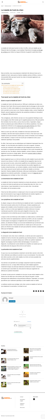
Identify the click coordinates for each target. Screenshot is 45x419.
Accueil (2, 5)
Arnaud (11, 298)
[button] (2, 2)
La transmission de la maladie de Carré (12, 88)
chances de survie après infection (25, 126)
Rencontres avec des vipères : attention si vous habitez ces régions (35, 350)
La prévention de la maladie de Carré (11, 93)
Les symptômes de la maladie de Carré (12, 90)
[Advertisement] (22, 62)
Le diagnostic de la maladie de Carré (11, 91)
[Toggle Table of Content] (22, 83)
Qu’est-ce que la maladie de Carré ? (11, 87)
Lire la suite (12, 301)
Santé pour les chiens (8, 5)
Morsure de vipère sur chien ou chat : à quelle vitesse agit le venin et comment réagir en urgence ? (14, 368)
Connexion (29, 321)
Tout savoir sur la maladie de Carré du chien (13, 85)
